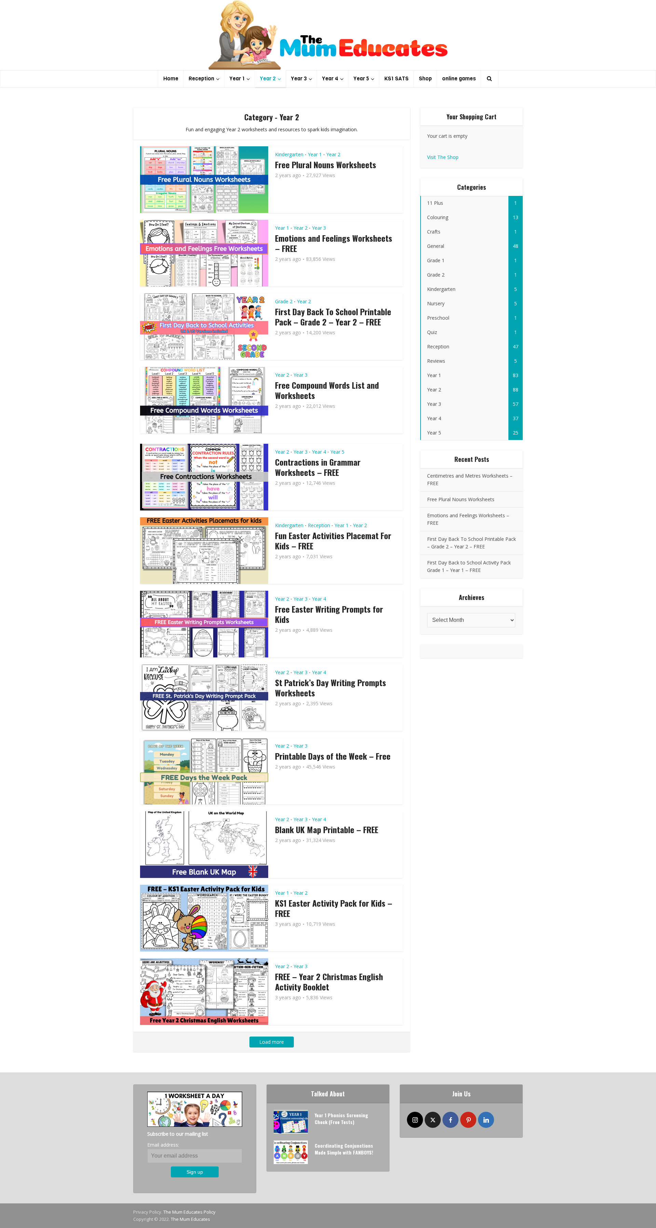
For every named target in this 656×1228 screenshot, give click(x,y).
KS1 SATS (396, 78)
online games (459, 78)
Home (170, 78)
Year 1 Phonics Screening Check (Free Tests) (341, 1118)
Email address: (163, 1145)
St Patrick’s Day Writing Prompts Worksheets (330, 687)
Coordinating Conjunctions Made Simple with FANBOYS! (344, 1149)
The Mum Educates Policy (189, 1212)
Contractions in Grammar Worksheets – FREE (317, 467)
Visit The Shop (443, 157)
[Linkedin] (486, 1120)
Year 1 (237, 78)
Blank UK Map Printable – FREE (326, 829)
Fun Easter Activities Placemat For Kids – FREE (333, 540)
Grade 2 (283, 301)
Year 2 (268, 78)
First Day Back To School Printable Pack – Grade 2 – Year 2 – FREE (333, 316)
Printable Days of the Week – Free (333, 756)
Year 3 (299, 78)
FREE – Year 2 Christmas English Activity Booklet (329, 981)
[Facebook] (450, 1120)
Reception (201, 78)
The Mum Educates (190, 1219)
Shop (425, 78)
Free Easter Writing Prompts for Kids (329, 614)
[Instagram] (415, 1120)
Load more (271, 1042)
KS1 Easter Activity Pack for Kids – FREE (333, 908)
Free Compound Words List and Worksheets (327, 390)
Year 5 (361, 78)
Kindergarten (289, 154)
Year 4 (330, 78)
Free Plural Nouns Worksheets (325, 164)
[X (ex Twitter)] (433, 1120)
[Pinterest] (468, 1120)
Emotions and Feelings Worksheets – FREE (333, 243)
